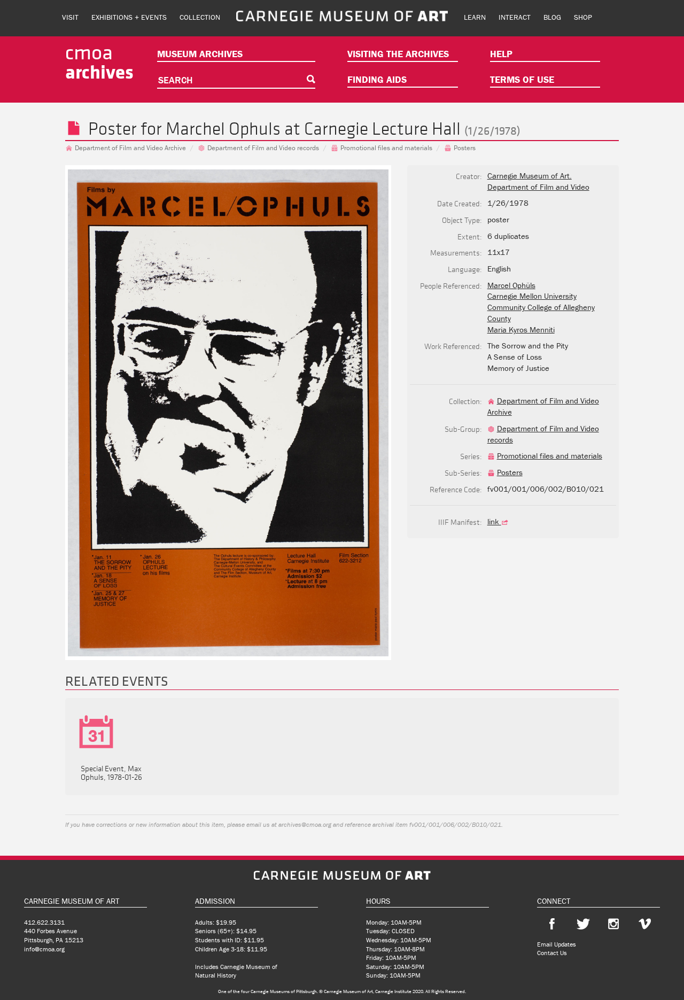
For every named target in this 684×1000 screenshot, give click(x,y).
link (494, 521)
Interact (515, 17)
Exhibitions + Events (129, 17)
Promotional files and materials (386, 147)
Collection (200, 17)
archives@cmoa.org (304, 824)
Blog (552, 17)
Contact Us (552, 953)
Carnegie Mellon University (532, 296)
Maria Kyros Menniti (521, 329)
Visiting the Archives (398, 54)
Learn (475, 17)
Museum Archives (200, 54)
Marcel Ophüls (511, 285)
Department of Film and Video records (263, 147)
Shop (583, 17)
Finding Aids (377, 79)
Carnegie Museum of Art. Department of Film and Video (538, 181)
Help (501, 54)
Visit (70, 17)
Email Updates (556, 944)
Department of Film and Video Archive (130, 147)
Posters (465, 147)
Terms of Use (522, 79)
